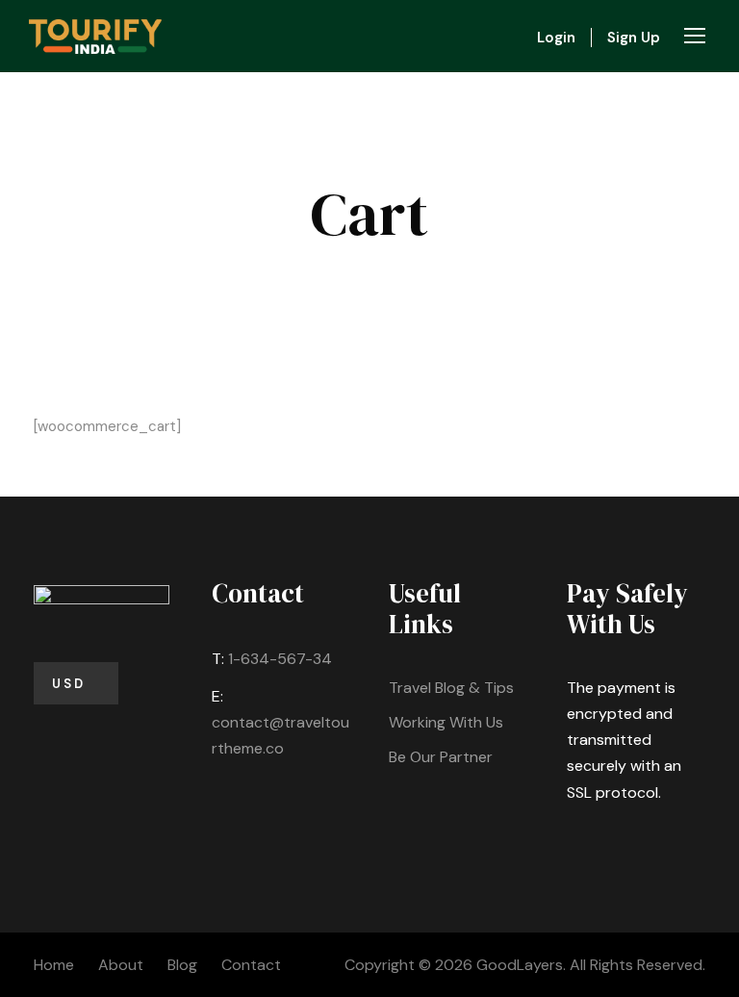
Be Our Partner (441, 757)
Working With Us (446, 722)
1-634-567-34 (280, 659)
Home (54, 965)
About (120, 965)
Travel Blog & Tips (451, 687)
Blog (182, 965)
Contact (251, 965)
